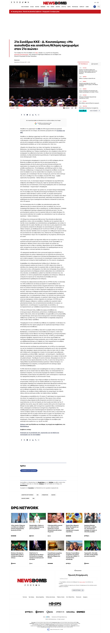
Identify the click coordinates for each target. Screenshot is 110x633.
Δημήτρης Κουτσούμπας (21, 54)
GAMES (87, 6)
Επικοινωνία (78, 597)
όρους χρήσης (82, 582)
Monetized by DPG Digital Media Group (59, 616)
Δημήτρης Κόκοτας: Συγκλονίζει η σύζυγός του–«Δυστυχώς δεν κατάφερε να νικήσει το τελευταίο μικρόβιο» (90, 528)
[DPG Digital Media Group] (55, 604)
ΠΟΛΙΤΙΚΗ (37, 6)
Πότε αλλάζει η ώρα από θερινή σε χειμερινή (89, 103)
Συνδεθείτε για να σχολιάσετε (29, 470)
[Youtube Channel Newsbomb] (25, 2)
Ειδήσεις (23, 424)
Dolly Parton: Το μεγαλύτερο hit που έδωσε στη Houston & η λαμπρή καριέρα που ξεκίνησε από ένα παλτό (36, 556)
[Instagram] (20, 2)
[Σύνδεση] (95, 7)
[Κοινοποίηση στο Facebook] (21, 115)
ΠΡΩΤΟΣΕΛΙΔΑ (75, 6)
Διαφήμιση (85, 597)
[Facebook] (11, 2)
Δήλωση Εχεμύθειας (40, 597)
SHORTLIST (82, 6)
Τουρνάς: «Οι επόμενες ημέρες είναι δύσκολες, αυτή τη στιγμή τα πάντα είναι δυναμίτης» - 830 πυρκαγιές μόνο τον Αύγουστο (88, 71)
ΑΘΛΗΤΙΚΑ (58, 6)
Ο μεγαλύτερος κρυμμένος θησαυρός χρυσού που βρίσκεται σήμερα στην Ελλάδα (55, 555)
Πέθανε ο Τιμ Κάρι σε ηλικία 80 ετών (87, 78)
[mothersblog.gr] (70, 612)
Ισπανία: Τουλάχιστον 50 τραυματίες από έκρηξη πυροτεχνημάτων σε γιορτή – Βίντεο (88, 91)
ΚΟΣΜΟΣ (52, 6)
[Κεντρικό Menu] (99, 7)
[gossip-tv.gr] (29, 612)
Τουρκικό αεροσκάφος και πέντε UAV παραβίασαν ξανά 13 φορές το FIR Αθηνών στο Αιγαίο (88, 84)
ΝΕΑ (33, 498)
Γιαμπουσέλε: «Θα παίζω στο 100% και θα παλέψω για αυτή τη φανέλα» (91, 554)
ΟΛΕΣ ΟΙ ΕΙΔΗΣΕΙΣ (25, 6)
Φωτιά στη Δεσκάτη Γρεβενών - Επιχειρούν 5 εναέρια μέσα (41, 11)
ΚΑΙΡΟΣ (69, 6)
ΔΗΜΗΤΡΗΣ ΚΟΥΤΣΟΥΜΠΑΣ (27, 494)
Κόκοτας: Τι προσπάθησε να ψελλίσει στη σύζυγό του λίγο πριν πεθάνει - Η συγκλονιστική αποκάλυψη (72, 556)
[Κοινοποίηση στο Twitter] (24, 115)
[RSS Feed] (28, 2)
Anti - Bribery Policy (70, 597)
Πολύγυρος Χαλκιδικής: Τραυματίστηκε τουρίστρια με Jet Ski (87, 97)
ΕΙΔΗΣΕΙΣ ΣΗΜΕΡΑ (25, 498)
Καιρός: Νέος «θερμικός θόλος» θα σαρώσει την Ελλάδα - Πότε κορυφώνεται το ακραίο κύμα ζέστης (72, 528)
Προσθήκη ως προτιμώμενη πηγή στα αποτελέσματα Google (44, 124)
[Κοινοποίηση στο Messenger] (27, 115)
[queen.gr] (50, 612)
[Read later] (75, 108)
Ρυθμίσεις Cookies (60, 597)
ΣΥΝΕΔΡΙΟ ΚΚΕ (45, 494)
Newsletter (31, 488)
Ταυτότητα (25, 597)
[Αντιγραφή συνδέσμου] (72, 108)
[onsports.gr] (39, 612)
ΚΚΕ (36, 52)
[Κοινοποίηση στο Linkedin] (33, 115)
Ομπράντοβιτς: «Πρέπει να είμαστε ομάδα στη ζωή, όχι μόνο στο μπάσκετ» (36, 527)
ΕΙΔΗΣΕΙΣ (53, 494)
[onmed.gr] (81, 612)
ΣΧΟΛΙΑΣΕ (67, 108)
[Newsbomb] (32, 580)
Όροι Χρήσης (31, 597)
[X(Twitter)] (14, 2)
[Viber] (17, 2)
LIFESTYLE (63, 6)
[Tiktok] (22, 2)
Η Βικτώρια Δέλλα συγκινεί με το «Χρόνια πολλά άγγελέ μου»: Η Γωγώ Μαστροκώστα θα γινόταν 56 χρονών (55, 528)
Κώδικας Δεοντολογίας (50, 597)
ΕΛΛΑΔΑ (32, 6)
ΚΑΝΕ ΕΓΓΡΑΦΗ (77, 590)
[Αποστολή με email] (38, 115)
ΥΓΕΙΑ (48, 6)
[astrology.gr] (60, 612)
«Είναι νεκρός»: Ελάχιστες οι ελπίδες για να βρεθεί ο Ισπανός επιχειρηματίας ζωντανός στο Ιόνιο (18, 528)
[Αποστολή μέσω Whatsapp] (30, 115)
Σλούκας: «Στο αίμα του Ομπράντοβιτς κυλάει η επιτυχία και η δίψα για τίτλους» (17, 555)
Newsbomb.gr (24, 426)
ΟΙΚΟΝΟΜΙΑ (43, 6)
